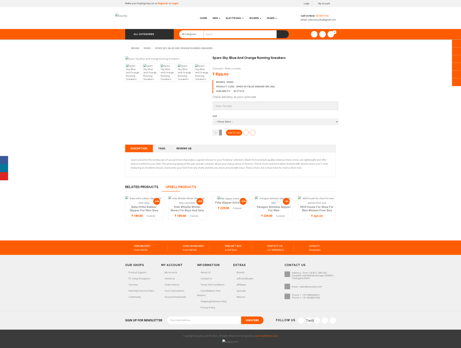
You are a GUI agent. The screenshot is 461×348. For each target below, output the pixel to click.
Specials (241, 290)
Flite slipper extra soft (230, 202)
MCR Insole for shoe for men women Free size (317, 208)
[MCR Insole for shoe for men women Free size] (317, 200)
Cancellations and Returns (208, 293)
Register (163, 3)
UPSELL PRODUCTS (180, 187)
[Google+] (317, 320)
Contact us (206, 278)
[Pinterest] (333, 320)
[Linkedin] (325, 320)
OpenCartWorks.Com (266, 335)
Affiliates (241, 284)
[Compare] (322, 34)
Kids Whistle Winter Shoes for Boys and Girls (187, 208)
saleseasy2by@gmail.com (321, 19)
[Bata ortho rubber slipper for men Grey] (144, 200)
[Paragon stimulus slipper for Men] (273, 200)
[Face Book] (301, 320)
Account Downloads (175, 296)
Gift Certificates (245, 278)
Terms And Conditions (213, 284)
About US (206, 272)
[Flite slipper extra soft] (230, 198)
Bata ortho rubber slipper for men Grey (144, 208)
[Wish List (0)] (314, 34)
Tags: (162, 148)
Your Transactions (174, 290)
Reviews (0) (183, 148)
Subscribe (252, 320)
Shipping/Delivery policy (214, 301)
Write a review (233, 68)
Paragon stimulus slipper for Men (274, 208)
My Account (171, 272)
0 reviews (217, 68)
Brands (241, 272)
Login (175, 3)
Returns (241, 296)
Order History (172, 284)
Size (214, 116)
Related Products (141, 187)
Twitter (309, 320)
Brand (135, 48)
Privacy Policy (208, 307)
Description (139, 148)
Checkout (170, 278)
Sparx (147, 48)
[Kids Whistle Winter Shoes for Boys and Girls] (187, 200)
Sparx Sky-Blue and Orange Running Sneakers (184, 48)
